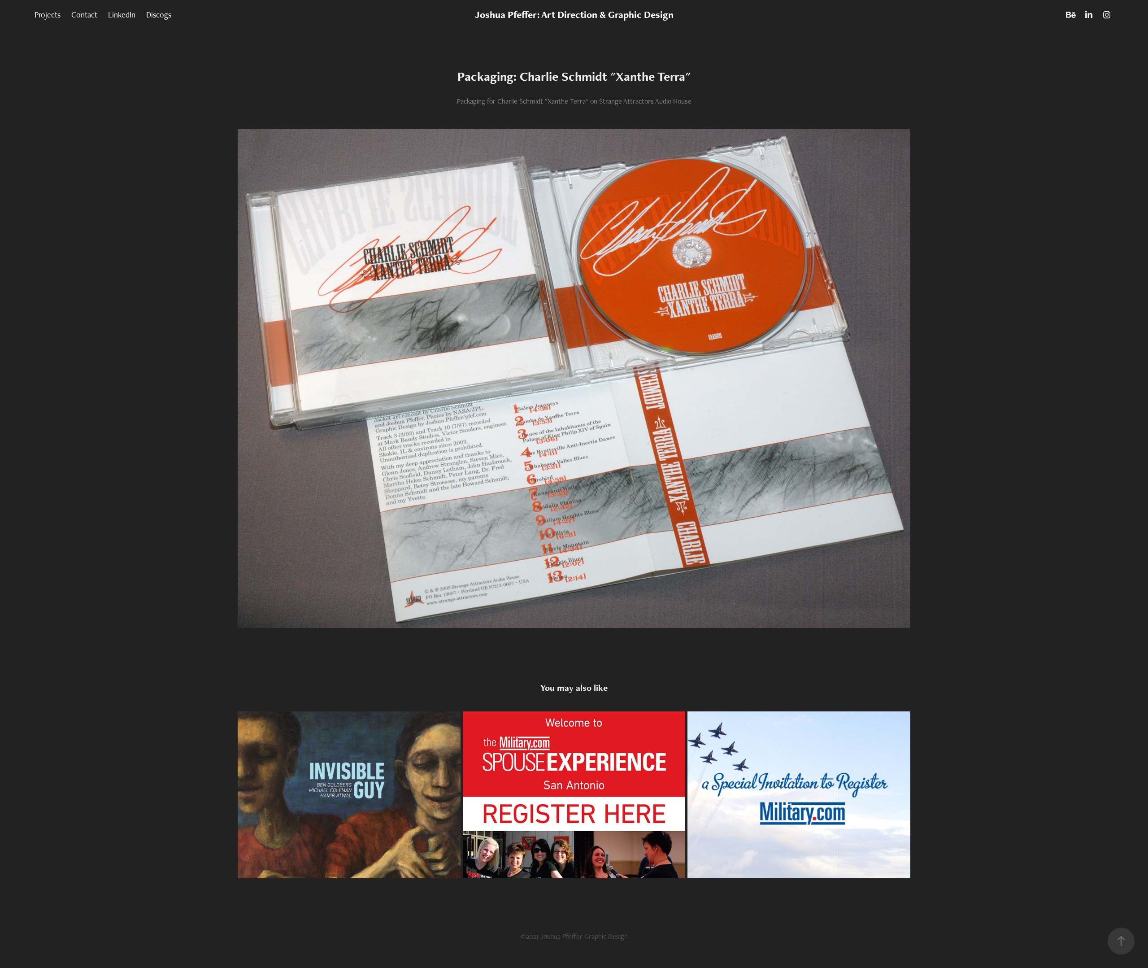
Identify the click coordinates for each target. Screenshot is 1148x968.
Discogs (158, 14)
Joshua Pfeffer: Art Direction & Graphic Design (574, 14)
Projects (48, 14)
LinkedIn (121, 14)
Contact (84, 14)
